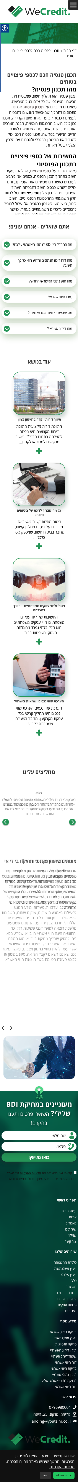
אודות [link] (72, 1217)
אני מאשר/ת (64, 1475)
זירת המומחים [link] (66, 1292)
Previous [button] (72, 822)
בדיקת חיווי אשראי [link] (63, 1368)
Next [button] (6, 822)
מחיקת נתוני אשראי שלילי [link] (58, 1380)
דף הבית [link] (69, 50)
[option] (39, 806)
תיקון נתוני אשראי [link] (64, 1374)
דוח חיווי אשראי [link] (65, 1362)
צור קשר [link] (70, 1241)
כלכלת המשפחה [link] (65, 1262)
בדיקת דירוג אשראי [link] (63, 1332)
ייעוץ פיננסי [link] (68, 1274)
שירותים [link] (70, 1229)
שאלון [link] (72, 1235)
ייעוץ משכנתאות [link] (65, 1268)
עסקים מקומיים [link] (65, 1298)
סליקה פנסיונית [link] (65, 1344)
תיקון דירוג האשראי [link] (63, 1350)
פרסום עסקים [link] (67, 1304)
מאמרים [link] (70, 1223)
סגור (45, 1475)
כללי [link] (73, 1280)
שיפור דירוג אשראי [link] (63, 1356)
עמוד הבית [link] (69, 1211)
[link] (39, 11)
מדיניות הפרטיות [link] (30, 1173)
